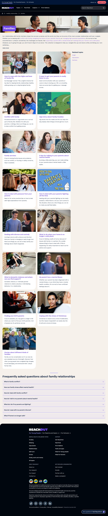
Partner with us (59, 473)
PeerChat (58, 443)
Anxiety (31, 440)
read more (6, 48)
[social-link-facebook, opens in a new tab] (45, 503)
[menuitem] (19, 7)
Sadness (74, 60)
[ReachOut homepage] (2, 13)
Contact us (32, 476)
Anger (74, 55)
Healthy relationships (11, 13)
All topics (32, 460)
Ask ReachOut (59, 440)
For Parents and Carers (49, 433)
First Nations (59, 446)
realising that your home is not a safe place (86, 40)
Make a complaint (60, 476)
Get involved (58, 467)
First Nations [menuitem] (45, 7)
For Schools (30, 2)
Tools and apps (59, 449)
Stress (31, 454)
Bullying (31, 443)
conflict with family (26, 38)
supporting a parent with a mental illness (58, 40)
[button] (54, 381)
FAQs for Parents (60, 454)
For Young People (7, 2)
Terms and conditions (34, 507)
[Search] (104, 8)
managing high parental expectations (74, 38)
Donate (57, 470)
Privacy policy (43, 507)
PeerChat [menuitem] (27, 7)
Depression (75, 57)
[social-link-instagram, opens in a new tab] (36, 503)
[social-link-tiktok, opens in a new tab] (31, 503)
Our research (33, 470)
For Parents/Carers (19, 2)
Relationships (33, 449)
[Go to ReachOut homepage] (8, 8)
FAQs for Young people (61, 452)
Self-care (31, 452)
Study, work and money (36, 457)
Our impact (32, 473)
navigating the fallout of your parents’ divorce (46, 38)
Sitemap (49, 507)
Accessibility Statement (57, 507)
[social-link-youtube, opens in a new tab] (41, 503)
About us (93, 2)
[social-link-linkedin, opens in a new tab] (50, 503)
